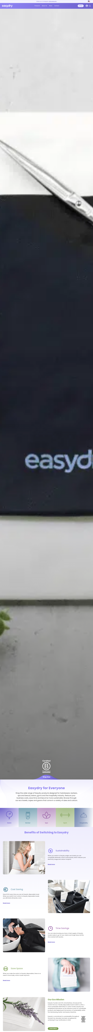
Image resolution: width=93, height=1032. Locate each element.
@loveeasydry (53, 1)
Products (37, 5)
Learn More (53, 1028)
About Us (44, 5)
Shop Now (46, 777)
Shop (80, 5)
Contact (56, 5)
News (50, 5)
